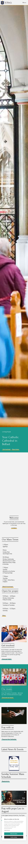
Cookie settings (13, 837)
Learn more (7, 830)
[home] (6, 2)
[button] (24, 2)
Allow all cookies (13, 833)
